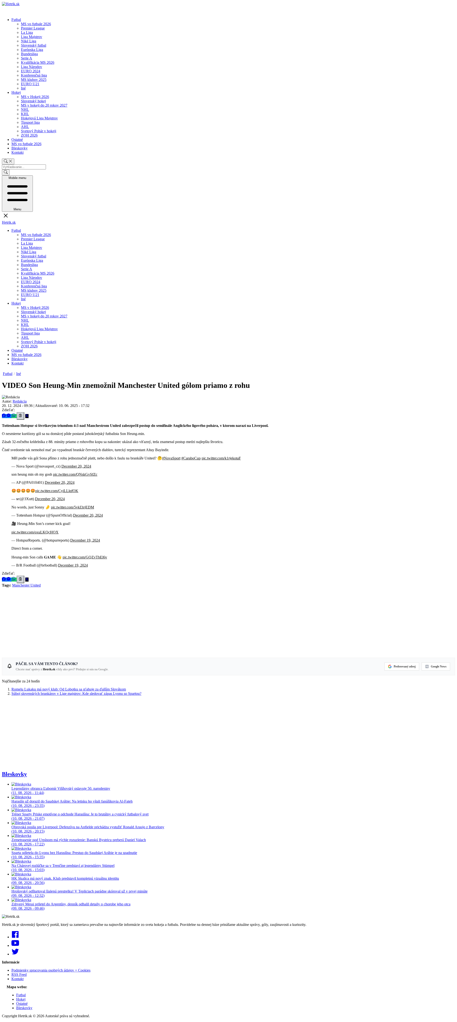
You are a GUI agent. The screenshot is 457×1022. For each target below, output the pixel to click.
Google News (439, 666)
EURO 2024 (30, 71)
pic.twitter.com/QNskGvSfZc (75, 474)
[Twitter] (15, 954)
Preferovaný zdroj (405, 666)
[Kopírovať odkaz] (20, 416)
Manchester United (26, 585)
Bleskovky (19, 148)
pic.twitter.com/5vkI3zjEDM (72, 507)
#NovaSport (171, 458)
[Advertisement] (145, 621)
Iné (23, 88)
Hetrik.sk (9, 222)
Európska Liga (32, 50)
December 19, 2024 (85, 540)
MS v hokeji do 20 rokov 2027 (44, 105)
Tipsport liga (30, 122)
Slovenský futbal (33, 45)
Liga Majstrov (31, 37)
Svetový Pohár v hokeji (38, 131)
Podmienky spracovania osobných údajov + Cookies (50, 970)
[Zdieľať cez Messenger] (9, 416)
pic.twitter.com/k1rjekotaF (221, 458)
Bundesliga (29, 54)
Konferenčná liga (34, 75)
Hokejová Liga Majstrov (39, 118)
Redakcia (20, 401)
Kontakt (17, 152)
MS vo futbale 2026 (36, 24)
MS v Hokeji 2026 (35, 97)
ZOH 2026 (29, 135)
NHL (25, 110)
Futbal (16, 20)
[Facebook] (15, 937)
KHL (25, 114)
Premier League (33, 28)
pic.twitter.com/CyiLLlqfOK (56, 491)
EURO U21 (30, 84)
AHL (25, 127)
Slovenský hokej (33, 101)
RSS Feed (19, 975)
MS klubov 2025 (33, 80)
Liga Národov (31, 67)
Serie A (26, 58)
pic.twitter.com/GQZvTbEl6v (85, 557)
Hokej (16, 92)
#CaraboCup (191, 458)
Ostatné (17, 140)
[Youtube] (15, 945)
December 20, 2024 (76, 466)
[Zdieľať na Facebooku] (4, 416)
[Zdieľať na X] (27, 416)
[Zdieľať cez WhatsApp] (14, 416)
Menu (17, 193)
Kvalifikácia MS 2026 (37, 62)
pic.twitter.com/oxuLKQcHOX (35, 532)
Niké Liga (28, 41)
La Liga (27, 32)
